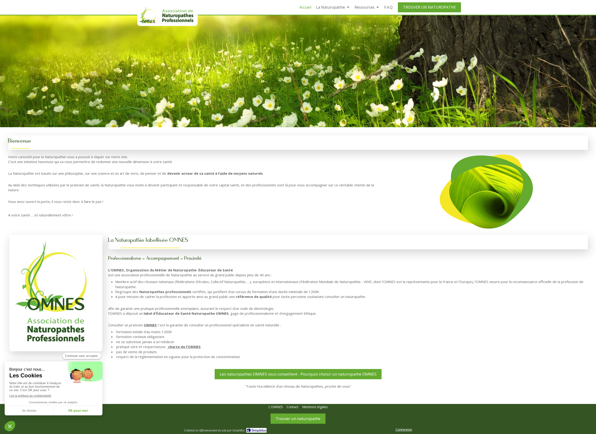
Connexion (404, 429)
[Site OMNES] (55, 293)
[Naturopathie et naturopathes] (167, 15)
